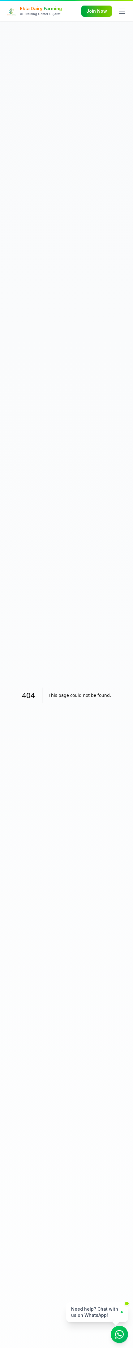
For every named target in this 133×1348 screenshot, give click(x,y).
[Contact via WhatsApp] (119, 1334)
